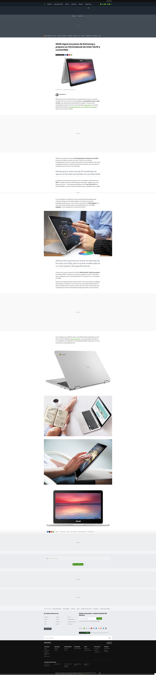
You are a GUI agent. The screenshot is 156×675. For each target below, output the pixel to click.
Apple (45, 621)
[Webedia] (109, 1)
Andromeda (87, 105)
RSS (99, 628)
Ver (79, 564)
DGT (79, 35)
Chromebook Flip (75, 339)
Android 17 (73, 608)
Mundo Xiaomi (47, 656)
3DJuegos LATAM (57, 664)
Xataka (45, 648)
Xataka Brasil (46, 665)
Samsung (58, 621)
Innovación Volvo (80, 16)
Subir (108, 642)
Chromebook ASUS (82, 531)
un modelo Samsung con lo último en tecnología (82, 107)
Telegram (105, 4)
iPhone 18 (95, 35)
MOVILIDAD (73, 4)
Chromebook (91, 531)
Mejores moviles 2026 (57, 608)
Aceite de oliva (89, 35)
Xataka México (47, 664)
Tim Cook (59, 35)
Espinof (65, 650)
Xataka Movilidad (71, 619)
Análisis (57, 617)
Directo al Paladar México (77, 664)
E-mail (71, 55)
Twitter (111, 4)
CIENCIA (67, 4)
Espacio (69, 617)
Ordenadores (63, 531)
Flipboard (69, 55)
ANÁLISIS (49, 4)
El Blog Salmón (107, 648)
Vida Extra (56, 650)
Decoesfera (96, 650)
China (55, 35)
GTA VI (100, 35)
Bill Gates (64, 35)
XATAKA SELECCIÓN (58, 4)
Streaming (46, 617)
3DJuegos (56, 648)
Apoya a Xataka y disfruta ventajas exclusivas (99, 632)
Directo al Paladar (77, 648)
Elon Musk (70, 35)
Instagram (107, 4)
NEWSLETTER (88, 4)
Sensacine (66, 648)
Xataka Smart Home (46, 654)
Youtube (109, 4)
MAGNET (81, 4)
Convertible (74, 531)
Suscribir (99, 618)
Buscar (110, 638)
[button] (63, 94)
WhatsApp (100, 4)
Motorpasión (86, 648)
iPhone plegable (66, 608)
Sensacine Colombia (66, 666)
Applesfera (46, 652)
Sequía (75, 35)
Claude (78, 608)
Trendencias (96, 648)
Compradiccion (97, 652)
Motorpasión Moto (87, 650)
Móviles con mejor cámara (86, 608)
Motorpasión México (86, 664)
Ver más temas (48, 628)
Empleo (57, 624)
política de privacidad (95, 621)
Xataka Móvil (46, 650)
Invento (82, 35)
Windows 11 (70, 624)
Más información (87, 673)
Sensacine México (67, 664)
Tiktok (103, 4)
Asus (69, 531)
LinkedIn (103, 628)
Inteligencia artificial (72, 621)
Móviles (45, 619)
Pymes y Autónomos (106, 651)
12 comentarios (60, 54)
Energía (57, 619)
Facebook (65, 55)
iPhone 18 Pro (96, 608)
